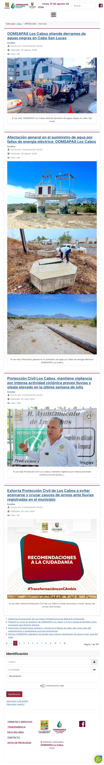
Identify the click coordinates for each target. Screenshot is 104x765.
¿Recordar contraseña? (17, 701)
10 (55, 643)
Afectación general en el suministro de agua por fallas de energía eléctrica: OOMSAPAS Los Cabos (51, 139)
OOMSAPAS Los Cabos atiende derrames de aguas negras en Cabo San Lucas (46, 35)
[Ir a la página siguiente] (60, 643)
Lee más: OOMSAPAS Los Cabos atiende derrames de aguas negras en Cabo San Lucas (52, 119)
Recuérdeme (15, 676)
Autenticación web (54, 685)
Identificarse (14, 694)
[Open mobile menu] (53, 15)
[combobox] (84, 5)
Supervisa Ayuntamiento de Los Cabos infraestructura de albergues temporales (46, 619)
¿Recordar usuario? (15, 704)
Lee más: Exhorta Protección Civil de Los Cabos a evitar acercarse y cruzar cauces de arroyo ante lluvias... (53, 605)
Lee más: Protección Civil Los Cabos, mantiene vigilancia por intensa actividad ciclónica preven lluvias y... (52, 473)
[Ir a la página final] (64, 643)
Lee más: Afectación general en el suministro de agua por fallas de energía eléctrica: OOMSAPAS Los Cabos (53, 361)
